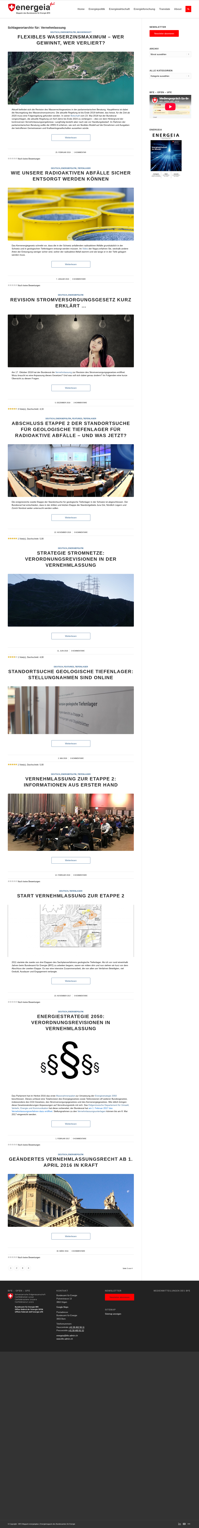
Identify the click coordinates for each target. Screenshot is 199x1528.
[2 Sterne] (11, 158)
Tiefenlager (84, 168)
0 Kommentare (79, 279)
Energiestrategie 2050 (106, 1096)
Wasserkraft (84, 32)
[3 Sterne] (12, 158)
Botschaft (75, 115)
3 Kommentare (80, 403)
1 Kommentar (80, 152)
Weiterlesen (71, 137)
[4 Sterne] (14, 158)
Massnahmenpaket (65, 1096)
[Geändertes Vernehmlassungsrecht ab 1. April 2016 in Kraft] (71, 1200)
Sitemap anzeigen (113, 1314)
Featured (77, 419)
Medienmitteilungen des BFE (172, 1291)
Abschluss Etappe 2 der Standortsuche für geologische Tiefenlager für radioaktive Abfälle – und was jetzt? (71, 429)
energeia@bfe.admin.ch (67, 1335)
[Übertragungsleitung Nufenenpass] (71, 600)
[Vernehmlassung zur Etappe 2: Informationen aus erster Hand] (71, 822)
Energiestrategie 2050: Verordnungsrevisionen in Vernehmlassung (70, 1022)
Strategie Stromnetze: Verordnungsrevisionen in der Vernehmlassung (71, 559)
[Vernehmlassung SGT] (71, 710)
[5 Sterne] (16, 158)
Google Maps (62, 1307)
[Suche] (187, 9)
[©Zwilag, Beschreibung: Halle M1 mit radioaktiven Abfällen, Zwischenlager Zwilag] (71, 214)
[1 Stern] (9, 158)
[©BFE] (71, 78)
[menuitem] (81, 9)
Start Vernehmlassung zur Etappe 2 (71, 895)
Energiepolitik (68, 32)
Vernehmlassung (63, 372)
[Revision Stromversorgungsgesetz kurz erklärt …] (71, 341)
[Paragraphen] (71, 1064)
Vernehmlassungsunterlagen (92, 1111)
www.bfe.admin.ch (64, 1339)
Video (85, 248)
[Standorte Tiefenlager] (71, 931)
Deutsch (55, 32)
